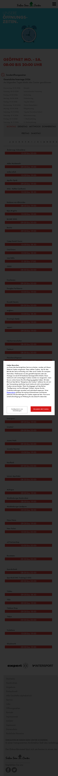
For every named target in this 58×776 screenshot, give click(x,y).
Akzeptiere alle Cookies (41, 409)
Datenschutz (11, 392)
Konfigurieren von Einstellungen (17, 409)
